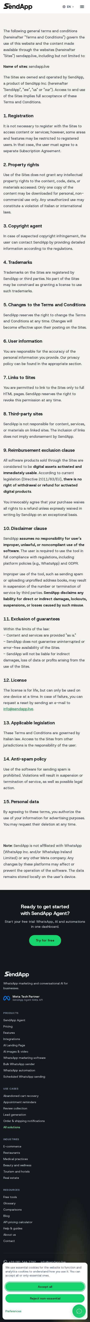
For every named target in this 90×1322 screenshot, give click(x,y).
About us (9, 1235)
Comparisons (12, 1209)
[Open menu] (82, 6)
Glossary (9, 1203)
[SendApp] (17, 6)
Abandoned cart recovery (21, 1096)
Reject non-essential (45, 1298)
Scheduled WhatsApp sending (24, 1076)
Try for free (45, 940)
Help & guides (12, 1228)
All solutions (11, 1127)
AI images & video (15, 1051)
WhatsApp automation (19, 1070)
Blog (6, 1216)
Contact (9, 1241)
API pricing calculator (17, 1222)
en (69, 7)
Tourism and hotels (16, 1171)
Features (9, 1033)
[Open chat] (79, 1311)
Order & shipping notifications (24, 1121)
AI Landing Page (14, 1045)
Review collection (15, 1108)
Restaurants (11, 1153)
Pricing (8, 1026)
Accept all (45, 1287)
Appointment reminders (19, 1102)
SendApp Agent (14, 1020)
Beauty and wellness (17, 1165)
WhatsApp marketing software (24, 1058)
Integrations (11, 1039)
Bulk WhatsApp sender (19, 1064)
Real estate (11, 1178)
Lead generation (14, 1115)
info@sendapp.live (18, 709)
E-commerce (12, 1146)
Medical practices (15, 1159)
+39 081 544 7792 (22, 1262)
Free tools (10, 1197)
